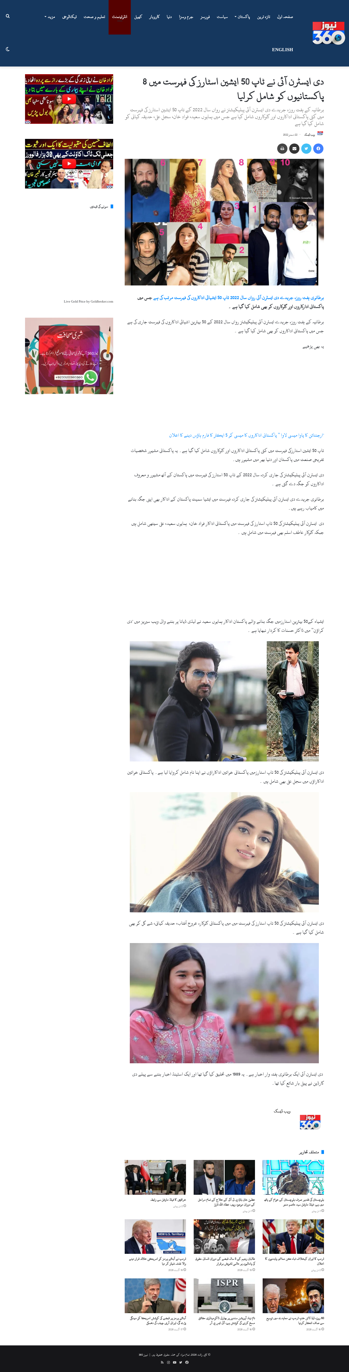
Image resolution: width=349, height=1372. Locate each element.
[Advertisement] (224, 393)
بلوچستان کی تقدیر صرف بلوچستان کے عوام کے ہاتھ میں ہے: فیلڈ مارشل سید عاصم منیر (294, 1202)
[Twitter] (306, 148)
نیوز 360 (143, 1354)
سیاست (222, 16)
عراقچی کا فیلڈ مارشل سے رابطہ (168, 1200)
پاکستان (244, 16)
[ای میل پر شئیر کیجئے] (294, 148)
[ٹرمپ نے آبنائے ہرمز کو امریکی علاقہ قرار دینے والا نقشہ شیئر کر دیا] (155, 1236)
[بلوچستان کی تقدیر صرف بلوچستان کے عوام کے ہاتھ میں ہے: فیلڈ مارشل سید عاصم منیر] (293, 1177)
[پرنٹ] (282, 148)
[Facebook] (318, 148)
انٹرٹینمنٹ (119, 16)
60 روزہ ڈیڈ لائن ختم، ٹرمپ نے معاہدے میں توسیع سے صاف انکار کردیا (295, 1320)
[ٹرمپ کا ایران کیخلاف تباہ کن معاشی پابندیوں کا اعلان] (293, 1236)
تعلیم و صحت (94, 16)
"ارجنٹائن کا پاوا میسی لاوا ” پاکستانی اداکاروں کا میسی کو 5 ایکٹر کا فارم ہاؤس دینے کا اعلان (246, 435)
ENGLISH (282, 50)
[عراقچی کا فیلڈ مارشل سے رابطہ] (155, 1177)
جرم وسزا (186, 16)
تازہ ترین (263, 16)
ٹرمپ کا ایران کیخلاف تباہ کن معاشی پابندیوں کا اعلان (294, 1261)
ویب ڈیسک (309, 134)
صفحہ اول (285, 16)
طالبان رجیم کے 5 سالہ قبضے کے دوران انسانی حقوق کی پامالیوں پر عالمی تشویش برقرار (225, 1261)
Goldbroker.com (102, 301)
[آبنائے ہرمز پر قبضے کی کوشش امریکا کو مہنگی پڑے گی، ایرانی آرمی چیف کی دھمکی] (155, 1295)
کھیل (138, 16)
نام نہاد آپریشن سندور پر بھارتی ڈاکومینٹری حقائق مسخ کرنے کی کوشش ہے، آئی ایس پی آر (227, 1320)
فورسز (205, 16)
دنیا (169, 16)
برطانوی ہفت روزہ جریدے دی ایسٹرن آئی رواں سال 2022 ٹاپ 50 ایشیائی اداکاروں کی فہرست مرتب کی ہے (238, 297)
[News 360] (328, 33)
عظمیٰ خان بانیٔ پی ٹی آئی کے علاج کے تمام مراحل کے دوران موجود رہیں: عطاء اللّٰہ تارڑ (226, 1202)
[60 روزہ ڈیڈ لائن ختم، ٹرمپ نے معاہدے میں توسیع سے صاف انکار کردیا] (293, 1295)
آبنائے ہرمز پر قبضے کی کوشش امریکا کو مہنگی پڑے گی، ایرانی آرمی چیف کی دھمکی (158, 1320)
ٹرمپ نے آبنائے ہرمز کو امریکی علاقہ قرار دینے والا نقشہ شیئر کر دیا (157, 1261)
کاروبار (154, 16)
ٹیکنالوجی (69, 16)
